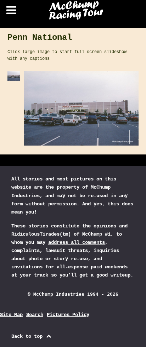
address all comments (76, 242)
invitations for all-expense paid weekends (69, 267)
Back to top (28, 336)
